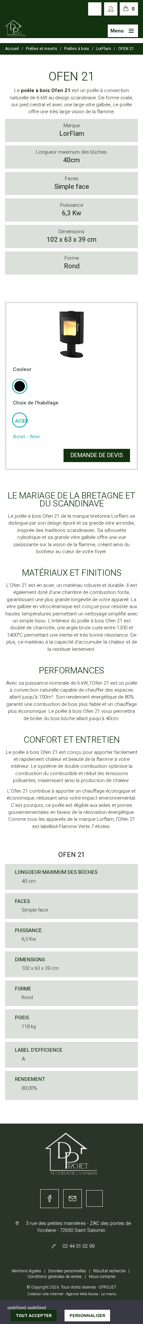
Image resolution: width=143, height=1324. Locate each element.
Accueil (12, 49)
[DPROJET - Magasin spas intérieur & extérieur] (15, 28)
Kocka (93, 1294)
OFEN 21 (126, 49)
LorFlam (103, 49)
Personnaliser (87, 1315)
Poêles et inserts (41, 49)
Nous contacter (102, 1277)
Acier (20, 421)
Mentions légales (26, 1271)
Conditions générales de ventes (55, 1277)
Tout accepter (34, 1315)
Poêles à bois (76, 49)
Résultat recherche (109, 1271)
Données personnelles (67, 1271)
